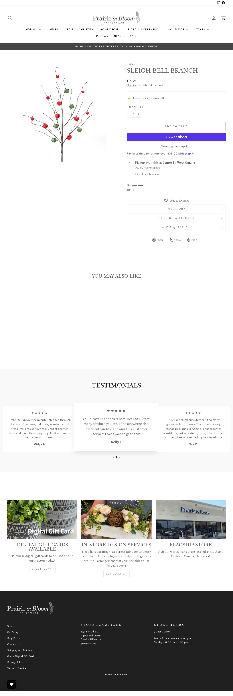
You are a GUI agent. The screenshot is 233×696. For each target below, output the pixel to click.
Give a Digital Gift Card (20, 656)
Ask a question (176, 227)
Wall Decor (176, 29)
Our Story (13, 632)
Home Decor (110, 29)
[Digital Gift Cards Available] (42, 519)
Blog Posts (13, 638)
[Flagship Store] (191, 519)
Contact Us (13, 644)
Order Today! (42, 569)
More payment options (176, 146)
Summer (52, 29)
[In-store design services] (116, 519)
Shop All (31, 29)
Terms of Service (17, 668)
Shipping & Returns (176, 218)
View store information (147, 174)
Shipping (132, 85)
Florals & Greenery (143, 29)
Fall (70, 29)
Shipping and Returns (19, 650)
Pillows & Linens (109, 36)
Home (130, 64)
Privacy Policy (15, 662)
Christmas (87, 29)
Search (11, 626)
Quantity (135, 107)
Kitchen (199, 29)
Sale (133, 36)
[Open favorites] (11, 684)
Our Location (116, 574)
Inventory (176, 209)
